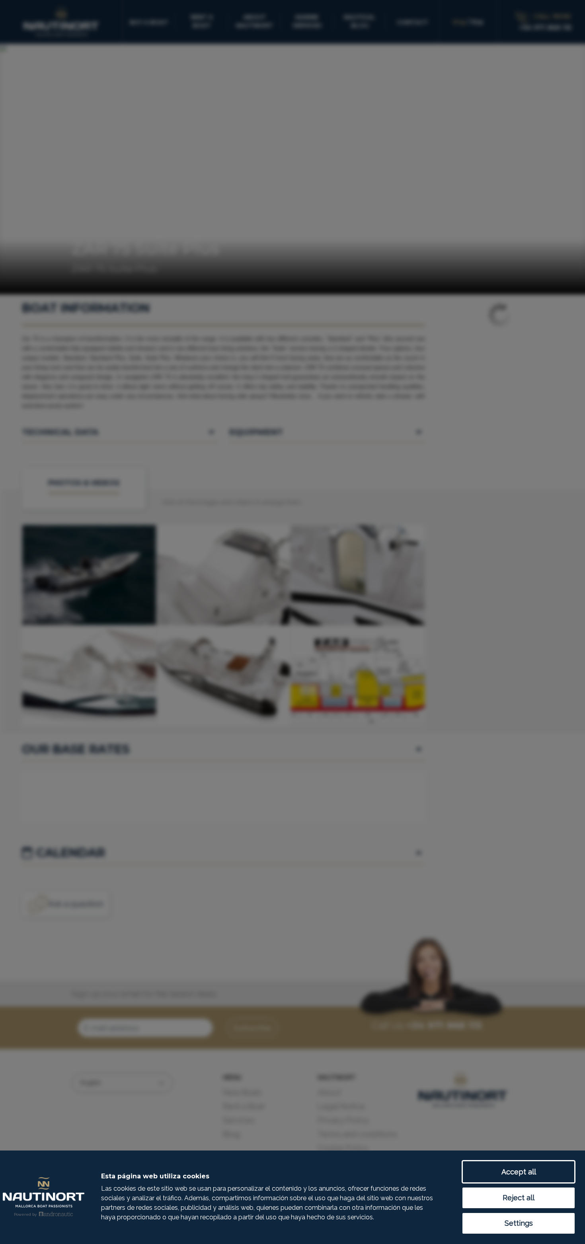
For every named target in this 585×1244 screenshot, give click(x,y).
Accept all (518, 1172)
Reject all (518, 1197)
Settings (519, 1223)
